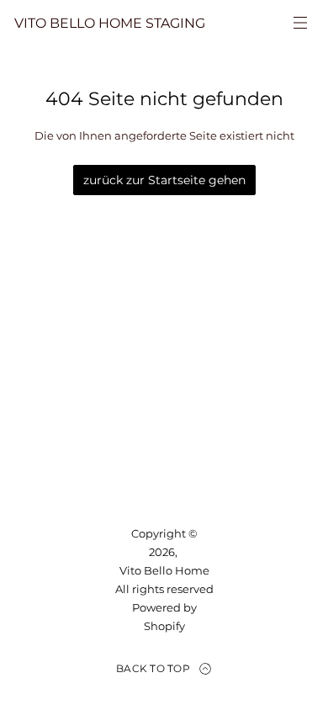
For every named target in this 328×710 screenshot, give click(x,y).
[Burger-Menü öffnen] (300, 22)
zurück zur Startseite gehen (164, 180)
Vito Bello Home (164, 570)
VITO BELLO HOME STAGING (109, 23)
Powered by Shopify (164, 617)
